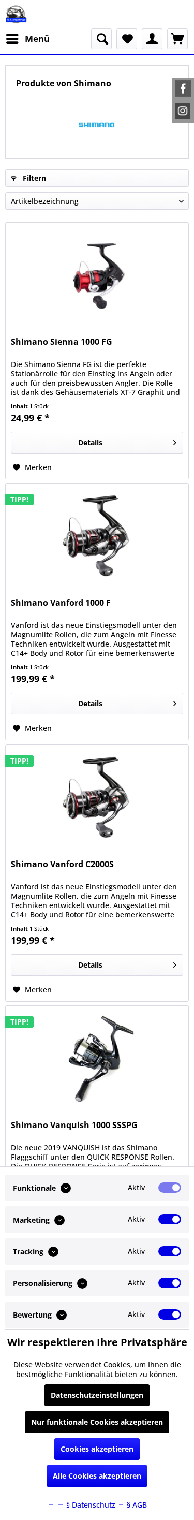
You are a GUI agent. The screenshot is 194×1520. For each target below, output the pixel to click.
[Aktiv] (169, 1187)
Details (90, 442)
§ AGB (136, 1505)
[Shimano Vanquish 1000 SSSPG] (97, 1057)
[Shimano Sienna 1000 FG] (97, 274)
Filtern (33, 178)
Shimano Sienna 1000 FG (61, 342)
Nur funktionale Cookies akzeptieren (97, 1422)
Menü (37, 39)
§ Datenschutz (89, 1505)
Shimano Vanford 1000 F (61, 602)
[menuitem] (27, 38)
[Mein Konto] (152, 38)
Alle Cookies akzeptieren (97, 1476)
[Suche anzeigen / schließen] (101, 38)
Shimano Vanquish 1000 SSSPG (74, 1125)
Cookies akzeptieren (97, 1449)
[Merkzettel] (126, 38)
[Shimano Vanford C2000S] (97, 796)
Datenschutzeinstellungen (97, 1395)
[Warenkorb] (177, 38)
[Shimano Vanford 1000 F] (97, 535)
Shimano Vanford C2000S (62, 864)
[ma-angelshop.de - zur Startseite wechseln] (16, 14)
